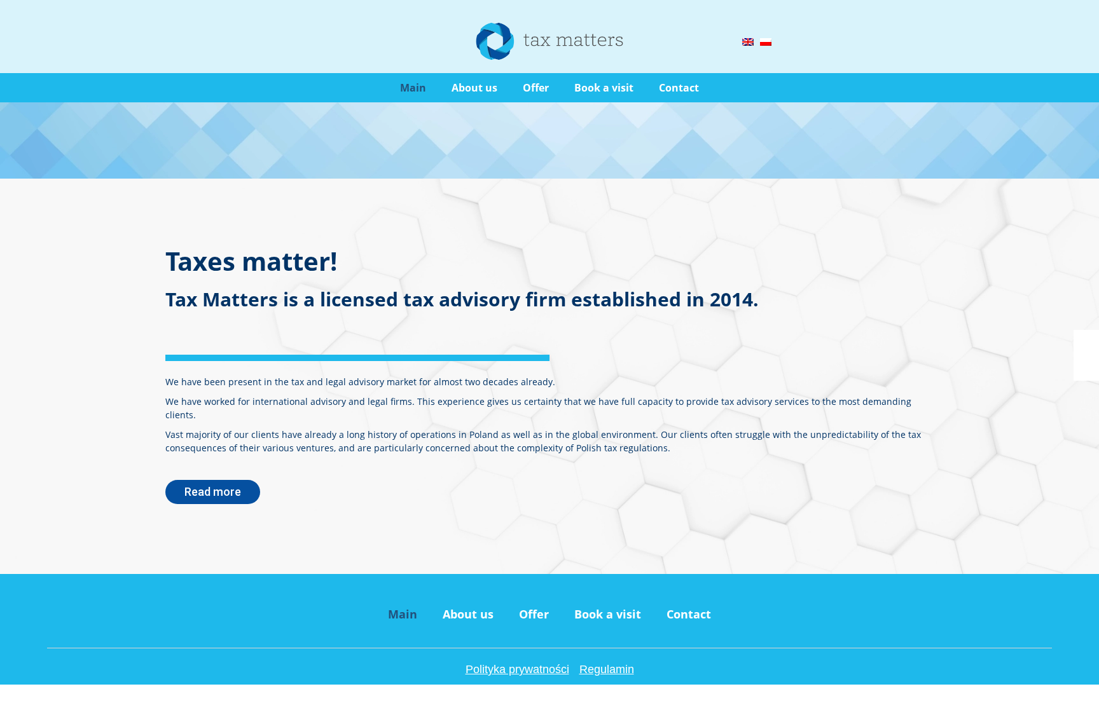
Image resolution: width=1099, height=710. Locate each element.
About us (474, 88)
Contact (679, 88)
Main (413, 88)
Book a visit (603, 88)
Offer (536, 88)
